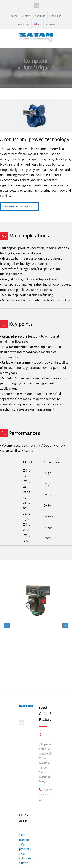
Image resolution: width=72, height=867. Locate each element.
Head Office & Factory (45, 714)
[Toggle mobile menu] (51, 42)
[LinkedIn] (21, 722)
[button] (7, 625)
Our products (25, 847)
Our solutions (25, 856)
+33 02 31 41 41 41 (45, 794)
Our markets (24, 837)
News (24, 863)
